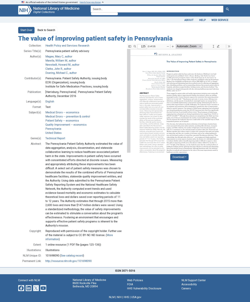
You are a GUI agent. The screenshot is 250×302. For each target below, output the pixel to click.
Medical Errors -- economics (62, 112)
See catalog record (72, 255)
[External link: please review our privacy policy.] (21, 287)
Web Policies (135, 280)
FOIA (130, 284)
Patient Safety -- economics (62, 120)
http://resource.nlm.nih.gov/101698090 (68, 261)
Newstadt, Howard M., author (62, 64)
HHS (126, 297)
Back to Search (46, 30)
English (49, 101)
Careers (186, 288)
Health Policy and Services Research (67, 45)
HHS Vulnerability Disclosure (144, 288)
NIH (119, 297)
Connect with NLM (29, 280)
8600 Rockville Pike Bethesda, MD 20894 (85, 285)
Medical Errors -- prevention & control (67, 116)
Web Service (219, 20)
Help (202, 20)
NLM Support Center (193, 280)
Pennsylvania (53, 128)
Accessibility (189, 284)
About (189, 20)
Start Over (26, 30)
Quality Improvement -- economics (66, 124)
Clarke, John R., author (58, 68)
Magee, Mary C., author (58, 56)
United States (53, 132)
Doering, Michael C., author (61, 72)
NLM (112, 297)
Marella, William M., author (60, 60)
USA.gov (136, 297)
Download (178, 157)
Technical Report (55, 138)
